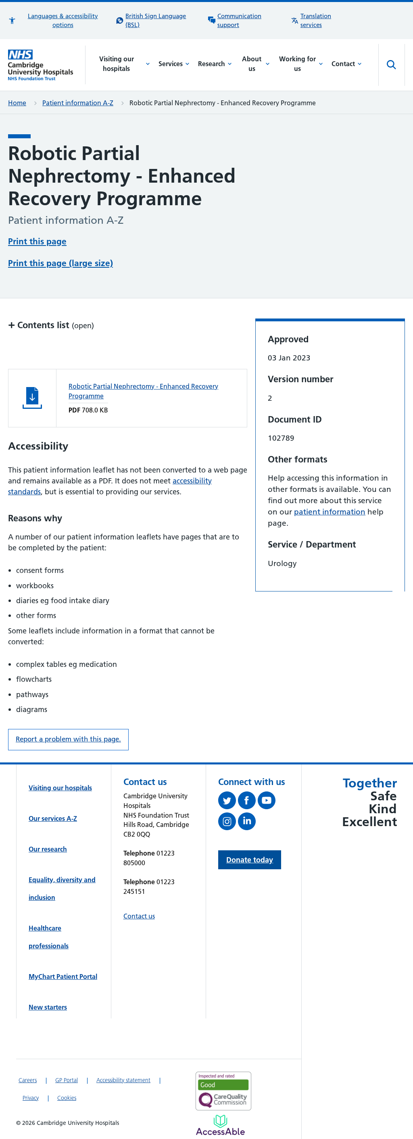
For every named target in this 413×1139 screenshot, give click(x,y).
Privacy (31, 1098)
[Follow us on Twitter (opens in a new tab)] (228, 801)
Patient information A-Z (77, 103)
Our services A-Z (53, 818)
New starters (48, 1007)
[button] (58, 20)
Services (171, 64)
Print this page (37, 241)
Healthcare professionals (49, 937)
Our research (48, 849)
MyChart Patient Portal (63, 976)
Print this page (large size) (60, 263)
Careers (28, 1080)
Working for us (297, 64)
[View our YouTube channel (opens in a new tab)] (267, 801)
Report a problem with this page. (68, 739)
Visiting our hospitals (116, 64)
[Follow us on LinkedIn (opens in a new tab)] (248, 822)
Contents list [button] (51, 325)
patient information (329, 511)
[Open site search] (391, 65)
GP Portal (66, 1080)
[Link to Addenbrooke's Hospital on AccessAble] (220, 1125)
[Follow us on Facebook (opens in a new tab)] (248, 801)
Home (17, 103)
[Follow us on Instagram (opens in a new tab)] (228, 822)
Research (211, 64)
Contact (343, 64)
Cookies (66, 1098)
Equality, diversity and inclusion (62, 889)
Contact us (139, 916)
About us (251, 64)
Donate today (249, 859)
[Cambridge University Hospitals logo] (47, 65)
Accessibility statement (123, 1080)
